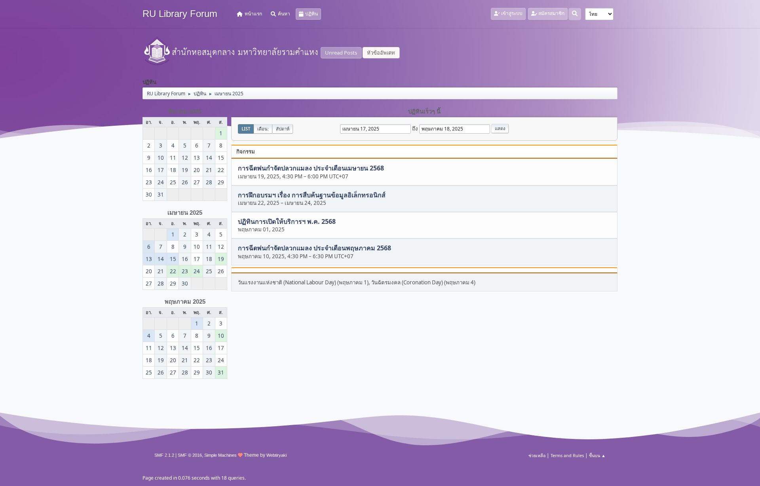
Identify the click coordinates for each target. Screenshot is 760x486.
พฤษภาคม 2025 (185, 302)
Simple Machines (220, 455)
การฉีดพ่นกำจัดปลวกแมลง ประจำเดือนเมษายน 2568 (311, 168)
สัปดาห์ (282, 129)
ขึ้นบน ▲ (597, 455)
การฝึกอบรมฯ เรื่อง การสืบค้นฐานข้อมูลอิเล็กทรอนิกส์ (312, 195)
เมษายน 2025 (184, 213)
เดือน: (263, 129)
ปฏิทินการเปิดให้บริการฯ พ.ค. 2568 (287, 221)
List (245, 129)
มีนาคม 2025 (184, 111)
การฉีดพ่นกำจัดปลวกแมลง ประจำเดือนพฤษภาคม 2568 (314, 248)
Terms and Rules (567, 455)
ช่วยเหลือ (536, 455)
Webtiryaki (276, 455)
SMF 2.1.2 (164, 455)
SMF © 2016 (190, 455)
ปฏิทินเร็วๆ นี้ (424, 111)
